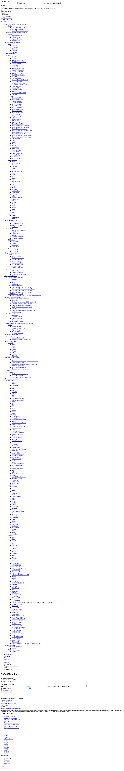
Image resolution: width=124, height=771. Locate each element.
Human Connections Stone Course (21, 137)
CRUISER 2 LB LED (18, 630)
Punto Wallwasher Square (19, 419)
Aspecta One (15, 235)
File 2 (13, 501)
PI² (12, 557)
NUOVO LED (16, 597)
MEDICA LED (16, 624)
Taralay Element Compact (19, 29)
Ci (12, 513)
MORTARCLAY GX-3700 (20, 80)
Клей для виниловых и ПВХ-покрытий (24, 302)
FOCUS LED (16, 571)
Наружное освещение (11, 726)
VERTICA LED (16, 573)
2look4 (14, 552)
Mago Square (15, 452)
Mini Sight (15, 524)
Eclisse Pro (15, 480)
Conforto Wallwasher (18, 454)
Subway (14, 200)
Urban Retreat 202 (17, 111)
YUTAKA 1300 (16, 78)
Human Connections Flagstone (20, 125)
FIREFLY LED (16, 611)
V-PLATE (15, 356)
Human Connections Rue (19, 134)
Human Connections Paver (19, 132)
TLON (14, 579)
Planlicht (10, 380)
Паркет (6, 721)
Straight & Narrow (17, 197)
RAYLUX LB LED (17, 637)
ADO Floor (11, 240)
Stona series (15, 245)
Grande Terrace (16, 181)
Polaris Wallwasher (17, 473)
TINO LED (15, 596)
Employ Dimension (17, 153)
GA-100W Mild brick (18, 70)
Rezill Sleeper (16, 284)
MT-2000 (14, 76)
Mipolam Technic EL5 (18, 328)
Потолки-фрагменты (18, 365)
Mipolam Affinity (17, 35)
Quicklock (15, 282)
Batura (13, 348)
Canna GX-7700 (16, 86)
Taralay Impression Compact (20, 31)
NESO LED (15, 642)
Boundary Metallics (17, 225)
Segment (14, 508)
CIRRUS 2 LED (16, 565)
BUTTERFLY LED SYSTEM (20, 575)
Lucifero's (11, 485)
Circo (13, 462)
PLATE (14, 354)
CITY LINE (15, 217)
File (13, 498)
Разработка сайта (6, 766)
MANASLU (15, 593)
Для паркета (12, 313)
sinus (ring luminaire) (18, 400)
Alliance (14, 281)
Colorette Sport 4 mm (18, 271)
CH (13, 212)
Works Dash (15, 148)
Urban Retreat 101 (17, 98)
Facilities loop (16, 163)
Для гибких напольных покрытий (18, 299)
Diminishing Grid (17, 171)
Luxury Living (16, 155)
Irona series (15, 243)
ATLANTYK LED (17, 633)
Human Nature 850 (17, 124)
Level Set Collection (17, 223)
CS (12, 169)
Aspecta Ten (15, 233)
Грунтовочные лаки (18, 321)
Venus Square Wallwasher (19, 436)
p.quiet (14, 387)
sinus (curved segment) (18, 398)
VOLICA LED (16, 566)
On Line (14, 143)
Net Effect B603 (16, 122)
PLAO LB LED (16, 638)
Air (13, 210)
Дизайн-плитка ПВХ (11, 220)
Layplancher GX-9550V (19, 93)
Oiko (13, 547)
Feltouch (10, 343)
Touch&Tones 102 (17, 102)
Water (13, 209)
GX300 (14, 91)
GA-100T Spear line (17, 73)
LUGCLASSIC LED (18, 620)
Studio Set (15, 227)
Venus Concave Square (18, 426)
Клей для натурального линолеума (22, 303)
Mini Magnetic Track (18, 511)
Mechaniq (14, 545)
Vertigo (14, 351)
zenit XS (14, 392)
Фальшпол (7, 370)
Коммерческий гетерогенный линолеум (16, 24)
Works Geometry (16, 150)
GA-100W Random (17, 60)
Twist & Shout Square (18, 464)
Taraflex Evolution (17, 259)
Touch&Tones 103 (17, 106)
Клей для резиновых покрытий (21, 305)
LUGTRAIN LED (17, 635)
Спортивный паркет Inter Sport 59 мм (23, 289)
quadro (14, 383)
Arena (13, 442)
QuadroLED (15, 421)
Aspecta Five (15, 232)
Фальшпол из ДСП (17, 375)
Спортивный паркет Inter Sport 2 (22, 290)
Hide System (15, 527)
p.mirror (14, 410)
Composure (15, 117)
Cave (13, 539)
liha (13, 405)
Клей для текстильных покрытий (22, 307)
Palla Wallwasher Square (19, 449)
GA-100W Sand (16, 63)
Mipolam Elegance (17, 39)
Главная (6, 662)
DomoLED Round (17, 478)
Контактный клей (17, 308)
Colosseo (14, 429)
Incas (13, 522)
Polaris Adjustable (17, 465)
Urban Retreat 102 (17, 104)
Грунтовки (15, 300)
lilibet (13, 401)
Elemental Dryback (17, 236)
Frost (13, 178)
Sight (13, 521)
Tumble (14, 202)
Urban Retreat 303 (17, 158)
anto (13, 388)
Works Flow (15, 147)
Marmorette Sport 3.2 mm (19, 274)
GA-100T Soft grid (17, 71)
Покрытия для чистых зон (12, 334)
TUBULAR (15, 588)
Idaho (13, 550)
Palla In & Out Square (18, 432)
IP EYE (14, 648)
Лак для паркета (17, 318)
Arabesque (15, 45)
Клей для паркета (17, 316)
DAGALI (14, 576)
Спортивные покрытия (11, 253)
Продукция (7, 664)
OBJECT (14, 218)
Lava (13, 184)
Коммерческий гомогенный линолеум (16, 32)
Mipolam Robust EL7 (18, 326)
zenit (13, 393)
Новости (7, 656)
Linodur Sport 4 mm (17, 272)
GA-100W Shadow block (19, 62)
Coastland (14, 166)
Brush (13, 168)
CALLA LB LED (17, 640)
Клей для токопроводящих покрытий (23, 310)
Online (14, 187)
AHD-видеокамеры (14, 650)
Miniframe (15, 526)
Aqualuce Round (16, 428)
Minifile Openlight (17, 496)
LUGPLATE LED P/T (18, 619)
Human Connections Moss (19, 129)
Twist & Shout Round (18, 455)
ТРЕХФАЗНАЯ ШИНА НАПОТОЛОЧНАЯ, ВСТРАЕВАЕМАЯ (32, 602)
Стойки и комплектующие (20, 374)
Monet (13, 165)
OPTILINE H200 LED (18, 627)
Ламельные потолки (18, 362)
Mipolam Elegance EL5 (18, 330)
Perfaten (10, 372)
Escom (10, 214)
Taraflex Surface (16, 261)
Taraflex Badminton (17, 264)
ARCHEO (15, 581)
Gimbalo (14, 439)
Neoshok (14, 279)
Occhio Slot (15, 418)
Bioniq (14, 537)
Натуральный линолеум (12, 42)
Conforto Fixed (16, 446)
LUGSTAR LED (17, 609)
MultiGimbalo (16, 447)
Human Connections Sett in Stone (21, 135)
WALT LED (15, 614)
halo (13, 395)
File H (13, 499)
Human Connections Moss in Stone (22, 130)
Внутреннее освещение (11, 379)
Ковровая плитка (9, 53)
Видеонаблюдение (10, 645)
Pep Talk (14, 189)
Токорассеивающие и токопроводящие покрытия (19, 323)
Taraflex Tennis (16, 266)
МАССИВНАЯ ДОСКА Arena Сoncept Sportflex (26, 295)
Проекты (7, 658)
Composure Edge (17, 116)
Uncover (14, 204)
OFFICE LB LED (17, 622)
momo (13, 411)
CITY (13, 215)
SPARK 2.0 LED (17, 604)
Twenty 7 (14, 516)
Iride (13, 472)
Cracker (14, 349)
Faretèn (14, 491)
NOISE (14, 578)
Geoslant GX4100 (17, 88)
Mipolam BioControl (18, 338)
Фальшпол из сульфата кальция (21, 377)
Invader (14, 542)
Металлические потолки (12, 357)
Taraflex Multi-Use (17, 263)
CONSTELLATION (18, 583)
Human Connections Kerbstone (21, 127)
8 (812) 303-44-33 (6, 16)
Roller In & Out (16, 459)
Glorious (14, 553)
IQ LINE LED (16, 563)
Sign (13, 560)
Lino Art (14, 52)
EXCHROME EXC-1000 (19, 84)
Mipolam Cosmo (16, 40)
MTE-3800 (15, 65)
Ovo (13, 467)
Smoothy (14, 558)
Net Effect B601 (16, 119)
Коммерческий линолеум (12, 723)
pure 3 (13, 397)
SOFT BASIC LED (17, 617)
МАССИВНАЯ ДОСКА (15, 294)
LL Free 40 (15, 249)
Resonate (14, 194)
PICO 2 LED (15, 607)
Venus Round (15, 481)
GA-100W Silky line (18, 68)
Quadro (14, 470)
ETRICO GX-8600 (17, 81)
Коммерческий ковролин (12, 719)
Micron (14, 475)
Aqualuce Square (17, 437)
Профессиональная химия (12, 297)
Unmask (14, 207)
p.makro (14, 408)
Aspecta (10, 228)
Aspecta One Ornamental (19, 230)
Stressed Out (15, 199)
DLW (9, 44)
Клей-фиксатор (16, 312)
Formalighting (12, 414)
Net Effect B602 (16, 120)
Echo (13, 173)
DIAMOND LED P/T (18, 615)
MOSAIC (14, 586)
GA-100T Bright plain (18, 75)
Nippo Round (16, 483)
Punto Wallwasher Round (19, 477)
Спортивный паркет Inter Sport (21, 287)
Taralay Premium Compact (19, 27)
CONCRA (15, 591)
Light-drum (15, 517)
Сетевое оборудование (15, 646)
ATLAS (14, 599)
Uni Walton (15, 49)
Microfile (14, 493)
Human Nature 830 (17, 109)
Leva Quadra (15, 534)
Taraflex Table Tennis (18, 267)
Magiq (13, 544)
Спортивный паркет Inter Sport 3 (22, 292)
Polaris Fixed (15, 457)
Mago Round (15, 444)
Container (14, 504)
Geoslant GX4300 (17, 89)
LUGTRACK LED (17, 625)
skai (13, 382)
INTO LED (15, 606)
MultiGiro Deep (16, 424)
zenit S (14, 390)
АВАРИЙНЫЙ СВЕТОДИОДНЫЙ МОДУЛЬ (26, 643)
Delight (14, 555)
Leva (13, 490)
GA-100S (14, 58)
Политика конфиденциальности (11, 708)
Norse (13, 161)
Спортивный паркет (10, 276)
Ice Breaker (15, 156)
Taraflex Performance (18, 258)
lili (12, 403)
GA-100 (14, 57)
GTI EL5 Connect (17, 331)
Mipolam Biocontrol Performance (21, 339)
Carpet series (15, 246)
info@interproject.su (6, 18)
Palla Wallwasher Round (19, 423)
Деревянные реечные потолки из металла (24, 364)
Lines (13, 140)
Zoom (13, 460)
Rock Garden (15, 67)
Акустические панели (11, 341)
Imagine (14, 540)
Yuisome (14, 94)
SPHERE (14, 584)
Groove (14, 548)
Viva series (15, 241)
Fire (13, 179)
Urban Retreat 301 (17, 114)
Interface (10, 96)
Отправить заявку (6, 691)
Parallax (14, 346)
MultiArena (15, 450)
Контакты (7, 659)
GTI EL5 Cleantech (17, 333)
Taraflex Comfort (17, 256)
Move (13, 519)
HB (13, 589)
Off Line (14, 145)
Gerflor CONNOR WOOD (16, 277)
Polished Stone (16, 191)
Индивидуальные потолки (20, 369)
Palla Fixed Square (17, 441)
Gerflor (10, 26)
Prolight (10, 535)
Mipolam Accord (16, 37)
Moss (13, 186)
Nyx (13, 514)
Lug (9, 562)
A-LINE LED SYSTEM (19, 568)
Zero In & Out (16, 431)
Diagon (14, 344)
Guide (13, 509)
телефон (46, 3)
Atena (6, 745)
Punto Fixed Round (17, 468)
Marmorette (15, 47)
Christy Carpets (12, 160)
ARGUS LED (16, 570)
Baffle (13, 352)
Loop (13, 142)
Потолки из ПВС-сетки (19, 367)
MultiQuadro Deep (17, 434)
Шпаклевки (15, 320)
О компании (8, 654)
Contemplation (16, 138)
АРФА (10, 359)
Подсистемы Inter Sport (15, 285)
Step (13, 530)
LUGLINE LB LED (18, 629)
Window (14, 532)
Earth (13, 174)
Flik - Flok (15, 506)
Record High (15, 192)
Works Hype (15, 151)
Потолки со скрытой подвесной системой (25, 361)
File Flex (14, 486)
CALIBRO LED (16, 594)
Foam (13, 176)
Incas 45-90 (15, 529)
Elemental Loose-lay (17, 238)
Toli (9, 55)
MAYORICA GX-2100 (18, 83)
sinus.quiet (15, 385)
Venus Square (16, 416)
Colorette (14, 50)
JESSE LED (15, 612)
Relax (13, 196)
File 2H (14, 503)
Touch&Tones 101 (17, 101)
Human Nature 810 (17, 99)
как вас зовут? (22, 3)
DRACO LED (16, 601)
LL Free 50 (15, 251)
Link (13, 183)
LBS (13, 488)
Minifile (14, 495)
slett (13, 406)
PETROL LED (16, 632)
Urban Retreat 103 (17, 107)
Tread (13, 205)
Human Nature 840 (17, 112)
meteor (14, 413)
